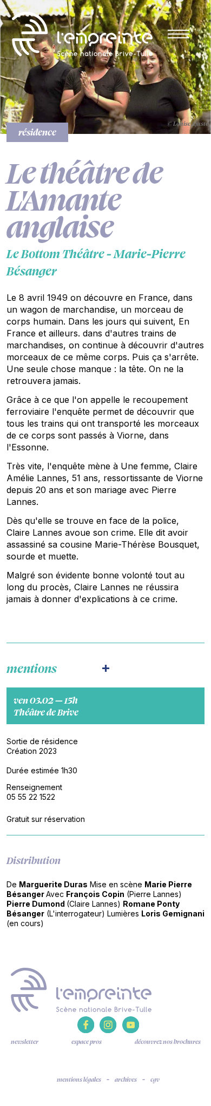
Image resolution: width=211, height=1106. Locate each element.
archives (126, 1079)
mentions (31, 668)
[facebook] (85, 1030)
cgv (155, 1079)
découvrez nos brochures (168, 1042)
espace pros (86, 1042)
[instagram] (108, 1030)
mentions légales (79, 1079)
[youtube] (130, 1030)
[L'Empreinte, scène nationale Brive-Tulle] (81, 988)
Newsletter (24, 1042)
